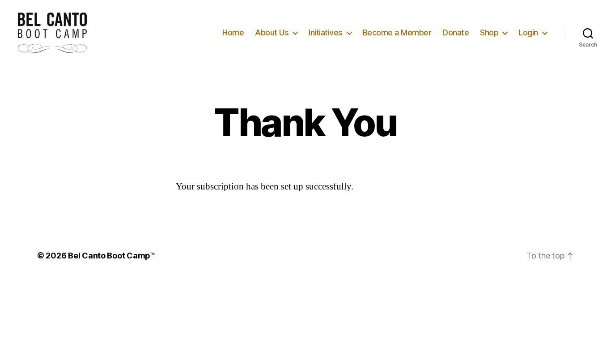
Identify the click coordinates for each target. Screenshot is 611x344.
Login (528, 32)
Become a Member (397, 32)
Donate (455, 32)
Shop (489, 32)
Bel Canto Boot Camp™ (111, 255)
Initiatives (326, 32)
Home (233, 32)
